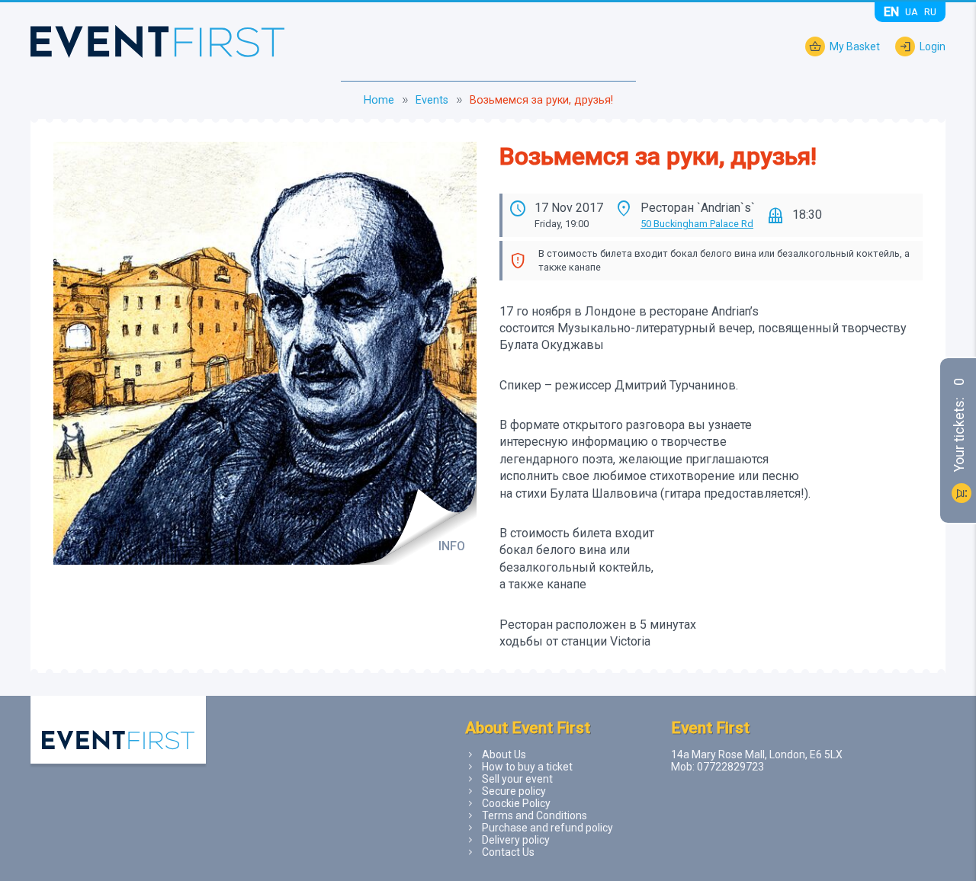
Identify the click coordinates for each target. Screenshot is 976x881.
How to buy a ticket (527, 767)
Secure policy (514, 791)
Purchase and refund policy (547, 828)
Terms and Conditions (534, 815)
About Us (504, 754)
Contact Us (508, 852)
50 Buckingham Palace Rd (696, 223)
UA (911, 12)
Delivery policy (516, 840)
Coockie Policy (516, 803)
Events (432, 100)
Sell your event (517, 779)
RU (930, 12)
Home (379, 100)
